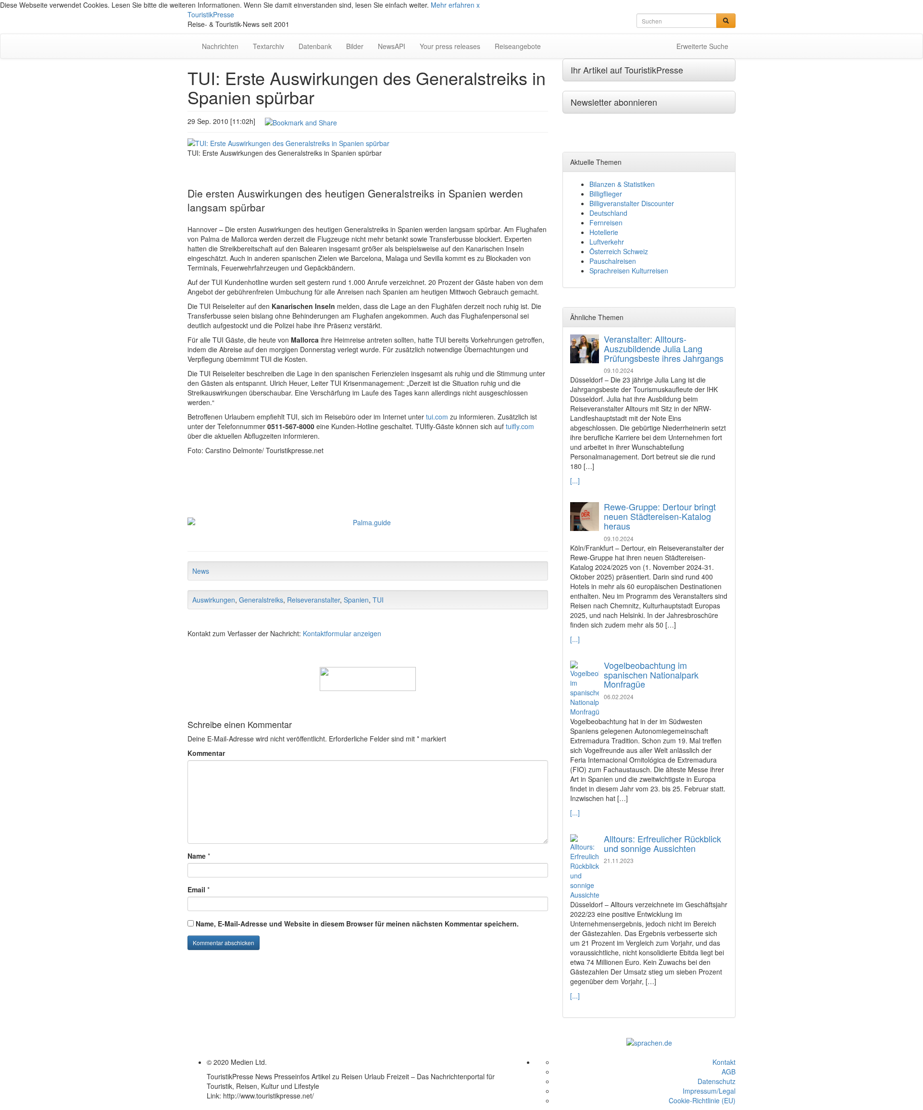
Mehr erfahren (452, 5)
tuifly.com (520, 426)
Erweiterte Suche (702, 46)
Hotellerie (603, 232)
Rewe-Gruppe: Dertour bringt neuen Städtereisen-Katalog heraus (660, 516)
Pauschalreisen (612, 261)
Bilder (354, 46)
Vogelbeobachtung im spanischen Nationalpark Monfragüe (651, 675)
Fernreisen (606, 222)
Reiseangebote (518, 46)
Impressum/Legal (709, 1091)
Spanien (356, 599)
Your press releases (450, 46)
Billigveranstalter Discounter (631, 203)
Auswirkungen (213, 599)
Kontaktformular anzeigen (342, 633)
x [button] (478, 5)
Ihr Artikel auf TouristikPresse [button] (627, 69)
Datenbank (315, 46)
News (200, 571)
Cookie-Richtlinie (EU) (702, 1100)
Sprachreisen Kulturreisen (628, 270)
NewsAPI (391, 46)
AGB (729, 1071)
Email (196, 889)
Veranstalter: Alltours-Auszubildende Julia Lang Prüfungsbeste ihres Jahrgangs (663, 348)
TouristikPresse (210, 14)
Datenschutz (717, 1081)
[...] (575, 480)
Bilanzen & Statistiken (622, 184)
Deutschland (608, 213)
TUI (378, 599)
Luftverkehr (606, 242)
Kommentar (206, 753)
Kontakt (724, 1062)
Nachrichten (220, 46)
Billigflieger (605, 193)
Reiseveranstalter (313, 599)
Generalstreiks (261, 599)
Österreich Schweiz (618, 251)
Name (196, 856)
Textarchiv (268, 46)
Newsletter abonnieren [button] (614, 102)
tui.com (437, 416)
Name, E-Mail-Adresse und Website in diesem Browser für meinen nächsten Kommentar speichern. (357, 923)
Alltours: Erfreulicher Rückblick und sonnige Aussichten (662, 843)
